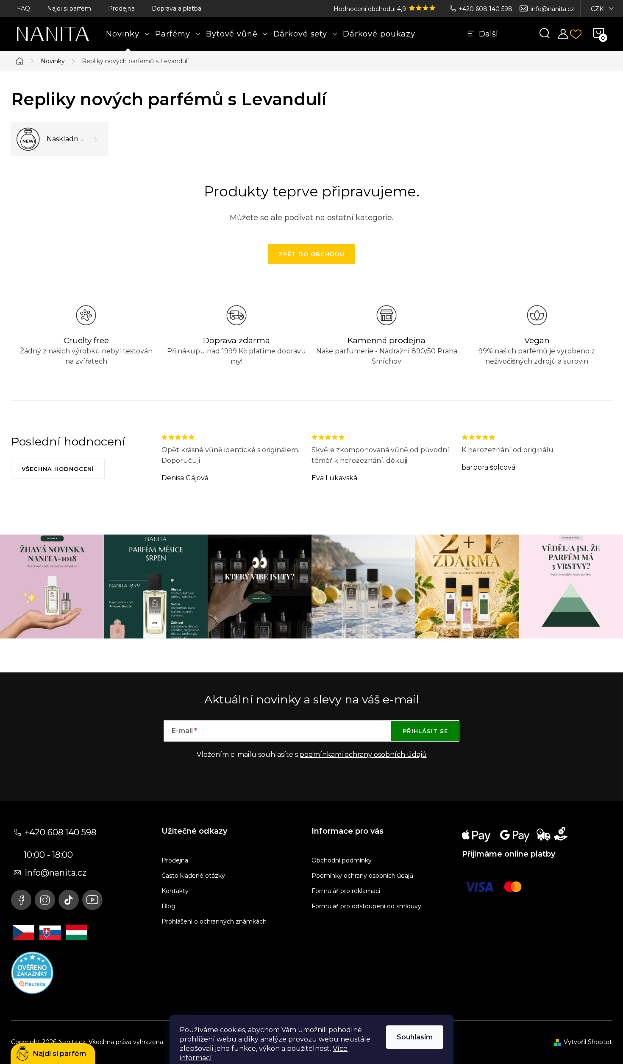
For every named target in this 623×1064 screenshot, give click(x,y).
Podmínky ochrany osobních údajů (362, 875)
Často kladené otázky (193, 875)
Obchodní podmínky (342, 860)
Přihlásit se (425, 731)
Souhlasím (415, 1037)
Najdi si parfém (69, 8)
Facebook (21, 900)
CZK (597, 9)
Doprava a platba (176, 8)
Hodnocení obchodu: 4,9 (371, 9)
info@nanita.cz (552, 9)
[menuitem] (128, 34)
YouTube (92, 900)
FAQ (23, 8)
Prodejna (121, 8)
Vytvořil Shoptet (588, 1042)
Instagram (45, 900)
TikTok (68, 900)
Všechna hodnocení (58, 468)
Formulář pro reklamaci (346, 891)
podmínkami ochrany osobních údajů (363, 754)
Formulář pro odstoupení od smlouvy (366, 906)
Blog (168, 906)
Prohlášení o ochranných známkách (214, 921)
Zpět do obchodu (311, 254)
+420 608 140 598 (485, 9)
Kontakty (175, 891)
